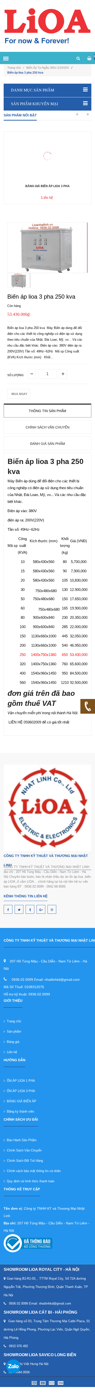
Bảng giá (12, 1042)
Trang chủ (13, 1021)
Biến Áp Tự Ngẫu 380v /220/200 (47, 67)
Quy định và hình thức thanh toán (29, 1181)
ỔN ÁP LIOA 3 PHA (20, 1091)
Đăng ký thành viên (19, 1111)
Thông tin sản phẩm (47, 411)
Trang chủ (15, 67)
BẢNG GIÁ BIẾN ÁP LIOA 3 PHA (47, 186)
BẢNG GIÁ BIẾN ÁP (20, 1101)
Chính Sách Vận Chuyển (23, 1150)
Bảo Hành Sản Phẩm (21, 1140)
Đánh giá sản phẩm (47, 444)
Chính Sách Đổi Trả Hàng (24, 1160)
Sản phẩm (13, 1031)
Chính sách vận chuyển (47, 427)
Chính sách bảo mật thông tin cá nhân (33, 1171)
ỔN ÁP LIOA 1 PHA (20, 1080)
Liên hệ (11, 1052)
